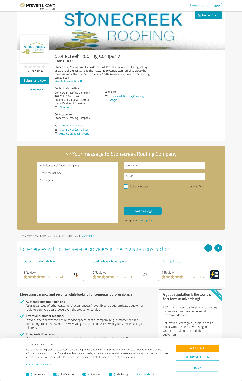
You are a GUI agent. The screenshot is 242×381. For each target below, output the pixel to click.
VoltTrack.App (171, 261)
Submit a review (35, 80)
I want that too (199, 5)
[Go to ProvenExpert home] (37, 7)
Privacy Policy (43, 364)
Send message (142, 211)
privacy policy (145, 220)
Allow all (197, 348)
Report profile (87, 235)
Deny (197, 368)
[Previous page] (208, 248)
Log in (217, 5)
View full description (67, 81)
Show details (143, 374)
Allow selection (197, 357)
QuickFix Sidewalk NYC (39, 261)
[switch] (56, 374)
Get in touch (209, 15)
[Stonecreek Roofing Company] (34, 49)
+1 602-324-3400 (70, 125)
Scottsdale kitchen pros (109, 261)
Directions (65, 107)
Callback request (139, 186)
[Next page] (218, 248)
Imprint (30, 364)
